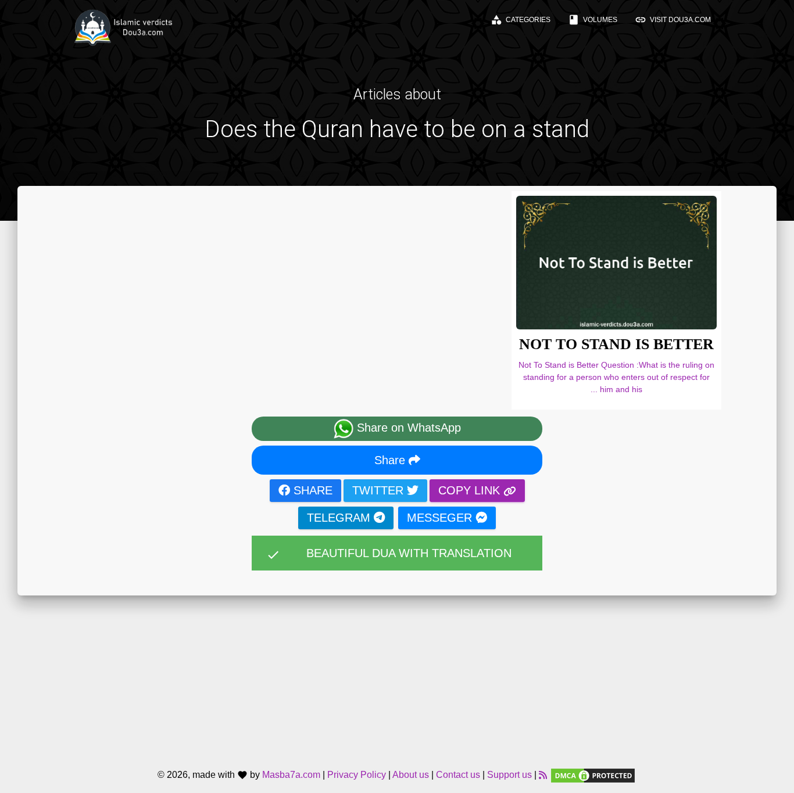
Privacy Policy (356, 775)
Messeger (441, 517)
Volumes (592, 20)
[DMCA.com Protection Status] (592, 775)
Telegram (340, 517)
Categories (520, 20)
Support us (509, 775)
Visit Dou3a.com (673, 20)
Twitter (379, 490)
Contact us (458, 775)
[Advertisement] (397, 676)
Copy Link (470, 490)
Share (391, 460)
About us (410, 775)
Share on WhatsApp (407, 428)
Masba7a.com (291, 775)
